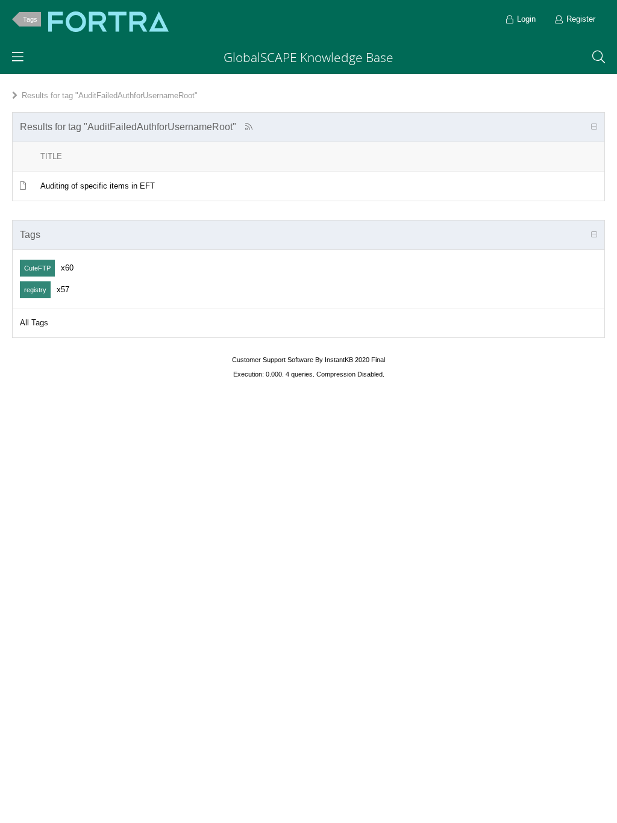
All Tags (34, 322)
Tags (30, 19)
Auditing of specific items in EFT (97, 185)
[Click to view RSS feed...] (248, 126)
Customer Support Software (272, 359)
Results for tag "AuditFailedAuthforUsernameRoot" (110, 95)
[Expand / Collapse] (594, 127)
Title (51, 156)
